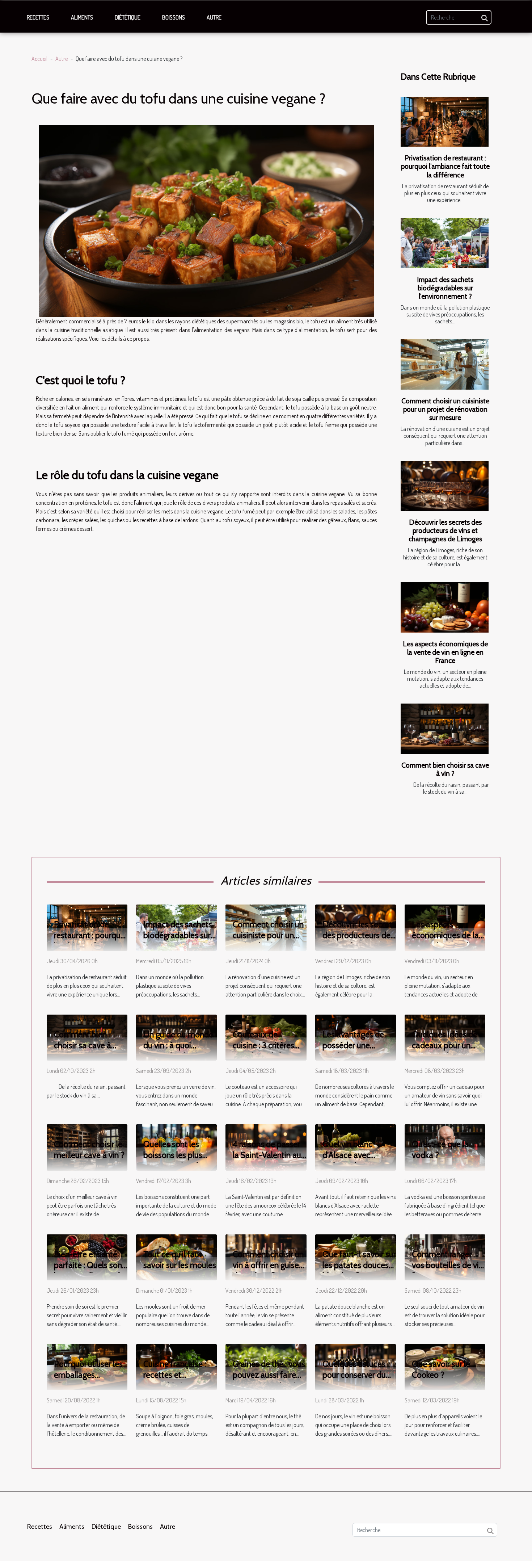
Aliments (82, 17)
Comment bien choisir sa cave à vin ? (445, 769)
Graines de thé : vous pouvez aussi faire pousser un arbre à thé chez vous (269, 1380)
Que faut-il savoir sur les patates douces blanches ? (359, 1265)
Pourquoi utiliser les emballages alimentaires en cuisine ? (88, 1380)
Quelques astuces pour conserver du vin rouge (354, 1375)
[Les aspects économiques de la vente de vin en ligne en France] (445, 607)
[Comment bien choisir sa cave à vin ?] (445, 729)
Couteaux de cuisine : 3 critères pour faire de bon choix (263, 1050)
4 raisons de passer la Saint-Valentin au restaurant (267, 1155)
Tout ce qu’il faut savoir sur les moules (179, 1259)
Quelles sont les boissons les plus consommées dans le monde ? (176, 1160)
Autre (214, 17)
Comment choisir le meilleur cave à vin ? (89, 1149)
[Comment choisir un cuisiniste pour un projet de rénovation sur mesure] (445, 364)
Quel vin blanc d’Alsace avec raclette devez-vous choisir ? (357, 1160)
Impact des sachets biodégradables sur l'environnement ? (445, 288)
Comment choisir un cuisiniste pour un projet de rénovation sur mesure (445, 409)
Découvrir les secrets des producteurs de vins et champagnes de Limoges (445, 530)
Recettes (38, 17)
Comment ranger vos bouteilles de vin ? (447, 1265)
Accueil (39, 58)
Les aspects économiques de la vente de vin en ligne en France (445, 652)
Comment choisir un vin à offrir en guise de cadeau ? (268, 1265)
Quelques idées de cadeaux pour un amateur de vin (444, 1045)
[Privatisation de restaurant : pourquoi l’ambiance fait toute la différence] (445, 122)
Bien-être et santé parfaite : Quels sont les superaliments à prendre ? (89, 1270)
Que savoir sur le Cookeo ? (441, 1369)
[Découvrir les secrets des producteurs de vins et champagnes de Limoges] (445, 486)
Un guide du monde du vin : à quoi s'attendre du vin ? (178, 1045)
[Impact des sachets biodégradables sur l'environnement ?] (445, 243)
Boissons (173, 17)
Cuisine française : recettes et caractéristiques (174, 1375)
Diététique (127, 17)
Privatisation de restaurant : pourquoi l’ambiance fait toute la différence (445, 166)
